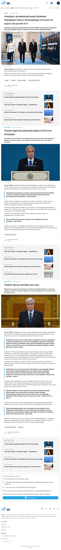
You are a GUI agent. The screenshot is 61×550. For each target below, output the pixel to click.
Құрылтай (20, 427)
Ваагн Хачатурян (22, 80)
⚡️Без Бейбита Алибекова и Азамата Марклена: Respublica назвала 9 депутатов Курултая (29, 483)
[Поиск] (47, 3)
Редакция (3, 524)
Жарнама (3, 529)
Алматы (51, 8)
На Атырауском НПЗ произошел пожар (17, 479)
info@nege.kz (4, 538)
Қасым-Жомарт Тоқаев (33, 80)
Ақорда (6, 13)
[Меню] (58, 3)
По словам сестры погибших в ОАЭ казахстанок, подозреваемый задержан (28, 491)
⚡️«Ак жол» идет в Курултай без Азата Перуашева (20, 487)
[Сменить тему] (52, 3)
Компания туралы (5, 526)
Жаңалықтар (7, 127)
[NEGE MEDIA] (5, 3)
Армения (13, 80)
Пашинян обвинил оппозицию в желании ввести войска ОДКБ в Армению (27, 494)
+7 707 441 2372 (5, 541)
